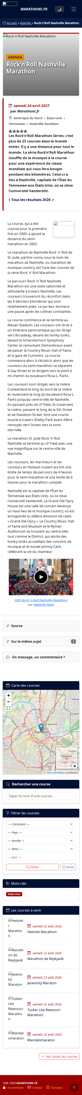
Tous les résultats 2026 (31, 199)
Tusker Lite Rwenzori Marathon (43, 1012)
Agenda (26, 23)
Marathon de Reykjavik (45, 958)
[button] (41, 727)
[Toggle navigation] (73, 9)
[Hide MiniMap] (74, 766)
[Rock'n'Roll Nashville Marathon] (63, 229)
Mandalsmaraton (41, 1040)
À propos (56, 1088)
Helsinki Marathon (42, 932)
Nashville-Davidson (44, 124)
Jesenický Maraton (42, 983)
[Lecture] (41, 577)
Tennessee (17, 124)
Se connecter (15, 1088)
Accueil (12, 23)
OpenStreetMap (55, 772)
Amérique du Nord (28, 118)
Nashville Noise (44, 605)
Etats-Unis (54, 118)
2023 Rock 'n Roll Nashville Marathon (41, 600)
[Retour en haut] (74, 1087)
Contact (37, 1088)
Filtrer (34, 867)
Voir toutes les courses (62, 1056)
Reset (70, 867)
